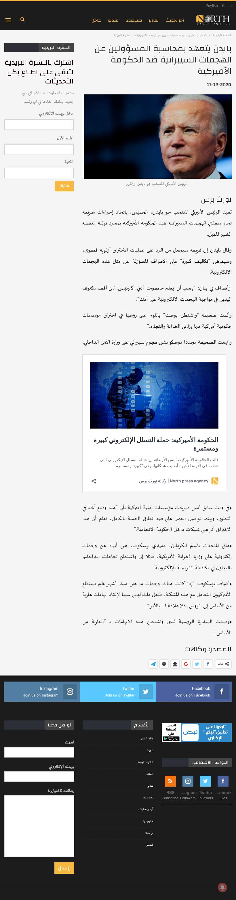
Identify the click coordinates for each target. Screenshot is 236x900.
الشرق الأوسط (145, 762)
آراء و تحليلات (145, 809)
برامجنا (149, 833)
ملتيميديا (133, 20)
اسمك (69, 742)
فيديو (113, 20)
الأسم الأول (65, 138)
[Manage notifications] (222, 887)
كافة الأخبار (147, 738)
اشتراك (64, 186)
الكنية (69, 161)
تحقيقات (148, 797)
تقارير (154, 20)
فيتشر (149, 845)
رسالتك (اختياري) (61, 790)
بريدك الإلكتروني (61, 766)
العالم (149, 774)
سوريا (150, 750)
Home (227, 5)
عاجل (96, 20)
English (212, 5)
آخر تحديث (175, 20)
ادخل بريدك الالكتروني (56, 113)
